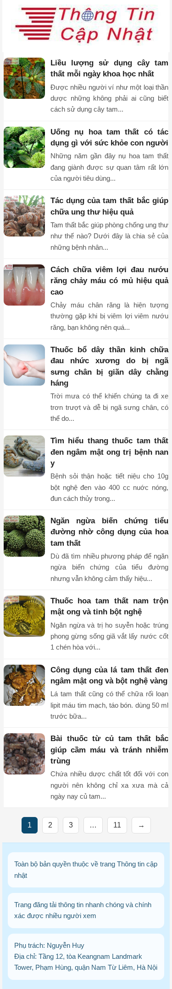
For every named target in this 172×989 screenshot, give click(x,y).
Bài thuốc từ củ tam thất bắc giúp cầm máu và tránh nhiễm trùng (109, 749)
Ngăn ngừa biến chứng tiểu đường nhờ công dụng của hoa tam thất (109, 532)
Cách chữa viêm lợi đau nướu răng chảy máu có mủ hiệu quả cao (109, 280)
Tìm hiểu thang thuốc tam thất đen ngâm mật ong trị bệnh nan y (109, 452)
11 (117, 825)
